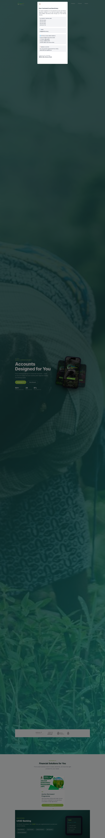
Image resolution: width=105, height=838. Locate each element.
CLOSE (62, 61)
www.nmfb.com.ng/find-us (46, 50)
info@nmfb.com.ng (44, 31)
